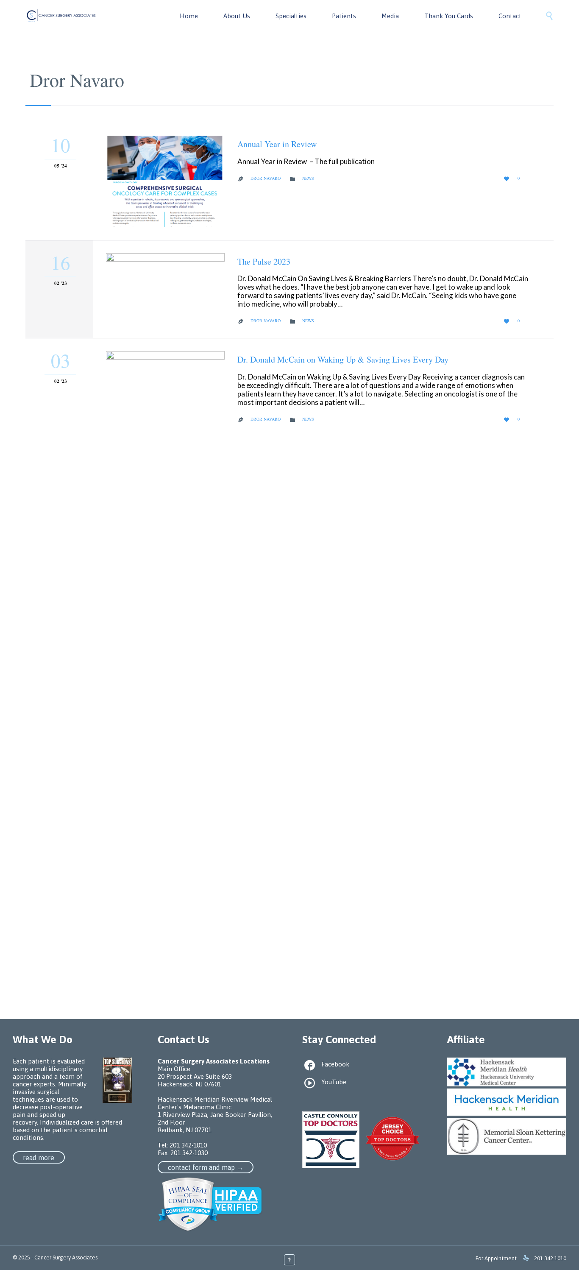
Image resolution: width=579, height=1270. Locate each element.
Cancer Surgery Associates (65, 1257)
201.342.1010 (550, 1258)
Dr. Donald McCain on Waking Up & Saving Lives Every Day (342, 359)
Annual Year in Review (277, 144)
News (308, 178)
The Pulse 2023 (263, 261)
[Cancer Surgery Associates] (61, 16)
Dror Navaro (77, 79)
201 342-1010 (188, 1145)
